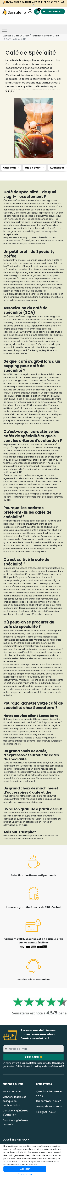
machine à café (34, 798)
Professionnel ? (53, 11)
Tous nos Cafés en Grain (45, 35)
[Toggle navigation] (4, 29)
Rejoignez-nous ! (46, 1112)
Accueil (7, 35)
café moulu (35, 639)
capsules (20, 639)
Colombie (32, 577)
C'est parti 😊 (33, 1057)
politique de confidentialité (49, 1066)
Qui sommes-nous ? (48, 1101)
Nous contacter (12, 1091)
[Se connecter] (30, 12)
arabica (43, 530)
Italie (24, 824)
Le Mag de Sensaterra (49, 1106)
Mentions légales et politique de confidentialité (14, 1101)
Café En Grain (21, 35)
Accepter (25, 1168)
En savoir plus (25, 1174)
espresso (40, 278)
